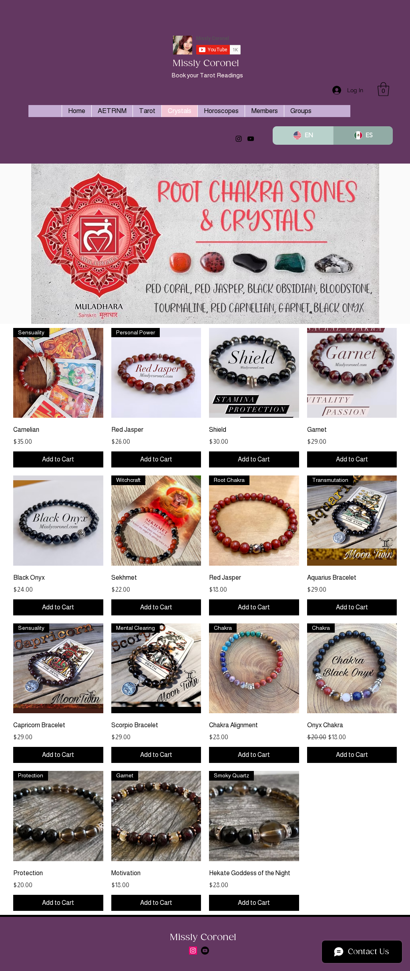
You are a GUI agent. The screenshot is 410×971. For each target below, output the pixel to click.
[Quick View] (254, 373)
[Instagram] (239, 139)
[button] (383, 89)
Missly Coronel (206, 63)
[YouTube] (251, 139)
